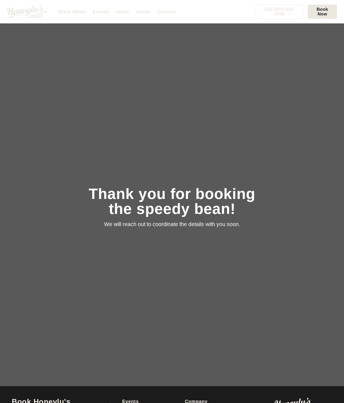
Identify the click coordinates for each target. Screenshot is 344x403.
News (122, 11)
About (143, 11)
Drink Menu (72, 11)
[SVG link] (27, 11)
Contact (166, 11)
